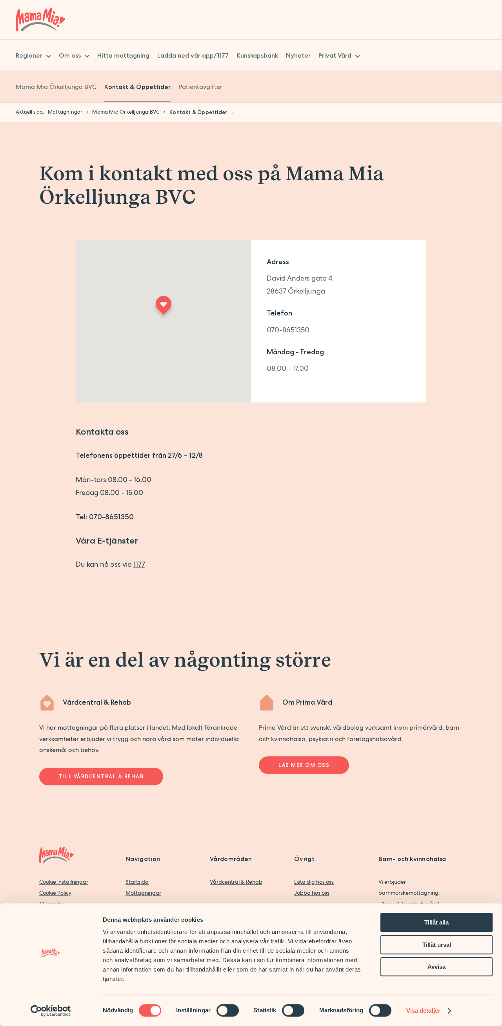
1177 (139, 564)
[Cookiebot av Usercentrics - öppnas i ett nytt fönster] (50, 1011)
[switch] (227, 1010)
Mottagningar (143, 892)
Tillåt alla (436, 922)
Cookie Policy (55, 892)
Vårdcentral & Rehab (236, 881)
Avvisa (436, 966)
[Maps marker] (163, 308)
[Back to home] (40, 19)
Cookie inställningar (63, 881)
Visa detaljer (423, 1010)
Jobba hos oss (311, 892)
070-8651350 (288, 329)
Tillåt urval (436, 944)
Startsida (137, 881)
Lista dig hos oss (314, 881)
